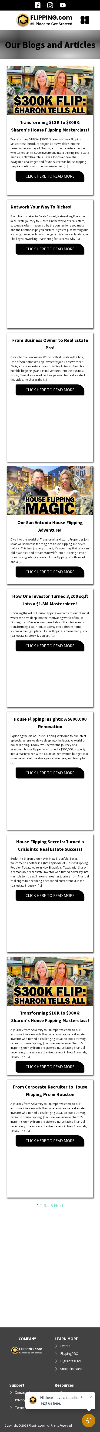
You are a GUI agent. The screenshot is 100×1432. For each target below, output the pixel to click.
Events (65, 1346)
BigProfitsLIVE (71, 1361)
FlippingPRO (69, 1353)
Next (58, 1205)
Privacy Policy (25, 1400)
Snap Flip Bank (71, 1368)
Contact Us (23, 1392)
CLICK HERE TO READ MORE (50, 176)
